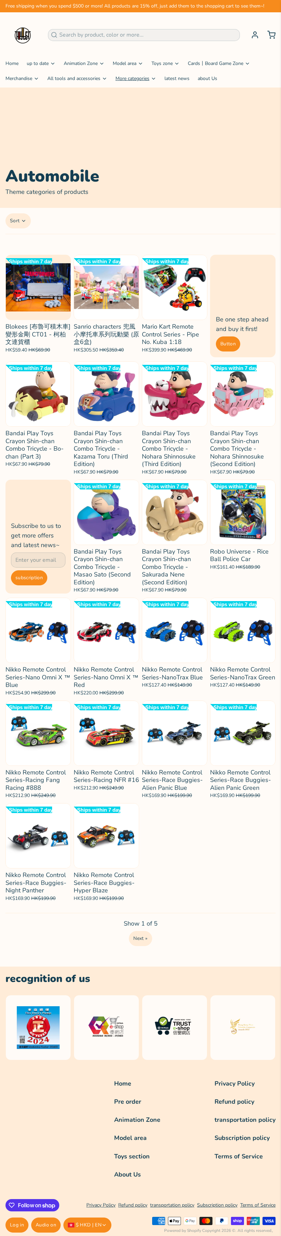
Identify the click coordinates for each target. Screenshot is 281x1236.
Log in (17, 1225)
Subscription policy (242, 1138)
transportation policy (245, 1120)
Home (12, 63)
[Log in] (252, 35)
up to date (38, 63)
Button (228, 344)
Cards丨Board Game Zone (215, 63)
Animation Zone (81, 63)
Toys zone (162, 63)
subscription (29, 577)
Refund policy (234, 1102)
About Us (127, 1174)
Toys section (132, 1156)
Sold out (38, 311)
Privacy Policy (235, 1083)
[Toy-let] (22, 35)
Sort (15, 220)
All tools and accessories (73, 78)
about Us (207, 78)
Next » (140, 938)
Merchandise (18, 78)
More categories (132, 78)
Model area (124, 63)
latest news (177, 78)
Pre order (127, 1102)
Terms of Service (239, 1156)
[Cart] (269, 35)
